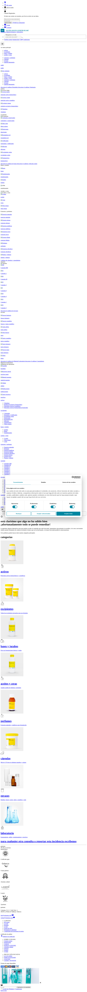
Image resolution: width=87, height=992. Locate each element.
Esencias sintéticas (9, 450)
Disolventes (7, 418)
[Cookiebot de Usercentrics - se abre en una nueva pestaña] (73, 477)
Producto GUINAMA (10, 945)
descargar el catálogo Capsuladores (34, 361)
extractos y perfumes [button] (6, 444)
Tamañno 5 (7, 474)
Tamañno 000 (7, 463)
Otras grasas (7, 440)
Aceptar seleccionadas (43, 513)
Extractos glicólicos (9, 453)
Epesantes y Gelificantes (10, 415)
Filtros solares (7, 424)
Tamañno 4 (7, 472)
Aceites (6, 438)
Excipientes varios (9, 416)
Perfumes (6, 449)
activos (6, 50)
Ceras (5, 441)
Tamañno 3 (7, 471)
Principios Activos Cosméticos (12, 406)
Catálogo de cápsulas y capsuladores (10, 260)
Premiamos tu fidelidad (10, 930)
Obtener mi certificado (8, 936)
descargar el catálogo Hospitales (9, 87)
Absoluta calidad (8, 947)
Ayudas (6, 951)
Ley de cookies (8, 956)
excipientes (7, 52)
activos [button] (2, 400)
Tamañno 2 (7, 469)
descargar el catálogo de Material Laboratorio (13, 361)
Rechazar (18, 513)
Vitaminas (6, 403)
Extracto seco (7, 456)
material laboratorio (9, 62)
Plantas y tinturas (8, 458)
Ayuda (6, 926)
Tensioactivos (7, 422)
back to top (4, 990)
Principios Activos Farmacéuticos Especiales (16, 407)
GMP (21, 39)
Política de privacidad (10, 957)
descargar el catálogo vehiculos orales (27, 163)
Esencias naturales (9, 447)
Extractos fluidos (8, 452)
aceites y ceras (8, 55)
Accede (6, 923)
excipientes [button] (4, 410)
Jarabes (6, 429)
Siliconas (6, 421)
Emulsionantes (8, 432)
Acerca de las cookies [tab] (69, 482)
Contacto (6, 944)
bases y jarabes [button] (5, 427)
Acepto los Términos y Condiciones (12, 989)
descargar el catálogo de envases (9, 311)
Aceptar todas (68, 513)
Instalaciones (16, 39)
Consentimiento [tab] (18, 482)
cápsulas (6, 59)
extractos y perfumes (9, 57)
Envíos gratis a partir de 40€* (17, 30)
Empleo (6, 950)
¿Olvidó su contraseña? (18, 22)
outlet (2, 65)
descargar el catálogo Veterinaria (27, 87)
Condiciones (26, 39)
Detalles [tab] (43, 482)
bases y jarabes (8, 53)
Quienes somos (8, 941)
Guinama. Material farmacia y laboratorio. (12, 32)
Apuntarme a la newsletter (23, 987)
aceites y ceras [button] (4, 435)
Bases (5, 431)
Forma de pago (8, 928)
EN (2, 30)
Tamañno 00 (7, 465)
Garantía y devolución (10, 960)
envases (6, 60)
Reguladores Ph (8, 419)
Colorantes (7, 413)
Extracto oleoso (8, 455)
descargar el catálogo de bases (9, 163)
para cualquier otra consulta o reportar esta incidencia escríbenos (38, 841)
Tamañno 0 (7, 466)
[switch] (34, 507)
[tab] (43, 400)
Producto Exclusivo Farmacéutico (13, 404)
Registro (6, 925)
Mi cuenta (6, 922)
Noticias (6, 948)
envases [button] (3, 477)
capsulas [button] (3, 460)
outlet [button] (2, 507)
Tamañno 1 (7, 468)
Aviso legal (7, 959)
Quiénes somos (8, 39)
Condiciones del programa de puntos (14, 931)
